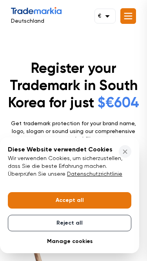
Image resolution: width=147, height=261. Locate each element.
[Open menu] (128, 16)
